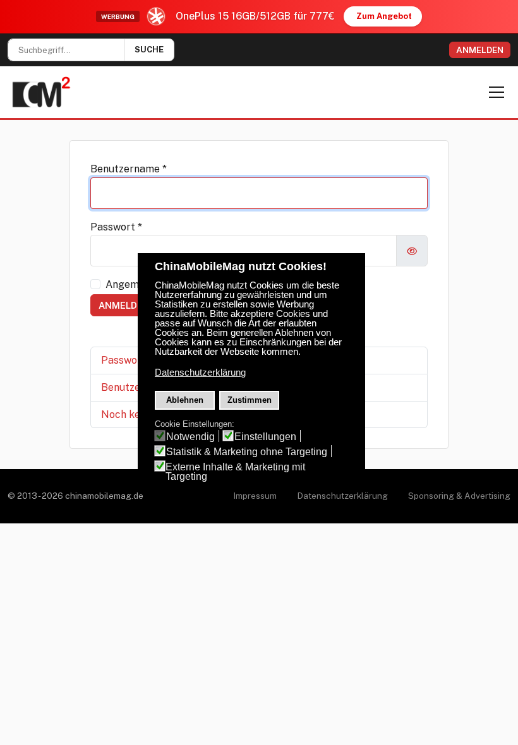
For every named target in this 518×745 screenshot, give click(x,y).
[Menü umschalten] (496, 92)
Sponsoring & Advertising (459, 496)
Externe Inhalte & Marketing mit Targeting (235, 471)
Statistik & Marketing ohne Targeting (246, 451)
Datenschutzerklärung (342, 496)
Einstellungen (265, 436)
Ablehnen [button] (184, 400)
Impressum (255, 496)
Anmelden (479, 50)
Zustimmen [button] (249, 400)
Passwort (116, 227)
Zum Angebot (384, 16)
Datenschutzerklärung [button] (200, 372)
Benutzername (128, 169)
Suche (149, 49)
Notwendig (190, 436)
